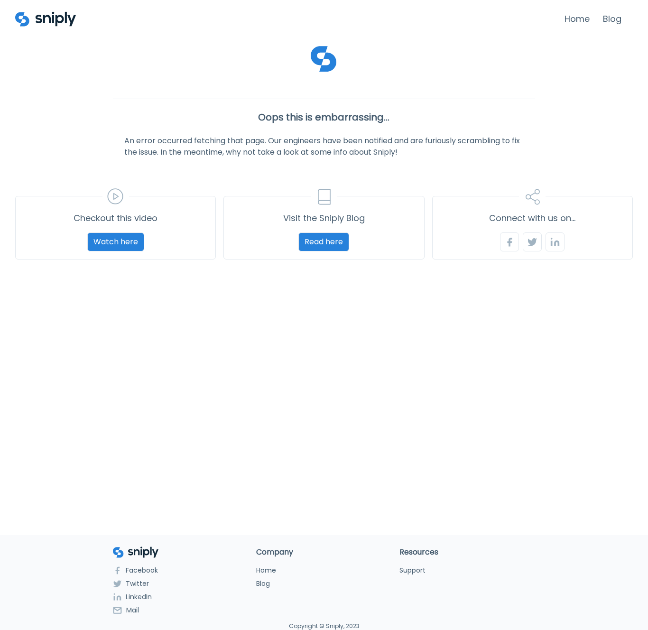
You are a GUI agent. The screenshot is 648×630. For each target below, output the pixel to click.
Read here (324, 241)
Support (412, 570)
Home (577, 19)
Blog (612, 19)
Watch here (115, 241)
